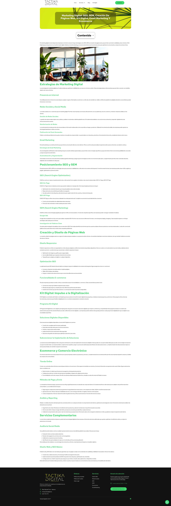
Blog (89, 2)
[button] (93, 35)
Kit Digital (95, 2)
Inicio (75, 2)
